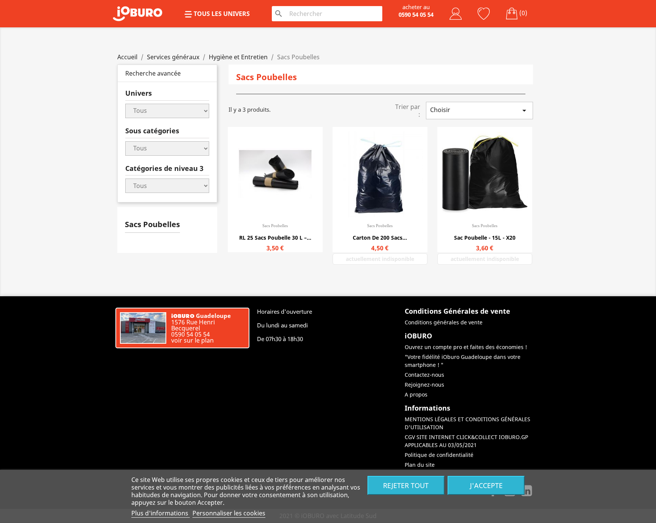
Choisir (479, 110)
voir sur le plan (192, 340)
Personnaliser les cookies (228, 513)
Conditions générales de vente (444, 322)
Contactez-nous (424, 374)
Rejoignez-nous (424, 384)
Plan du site (420, 464)
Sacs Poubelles (152, 224)
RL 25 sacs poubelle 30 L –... (275, 237)
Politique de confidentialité (439, 454)
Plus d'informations (160, 513)
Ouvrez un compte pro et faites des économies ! (466, 347)
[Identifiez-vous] (455, 14)
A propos (416, 394)
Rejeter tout (406, 485)
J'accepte (486, 485)
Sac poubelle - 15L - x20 (485, 237)
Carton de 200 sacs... (380, 237)
